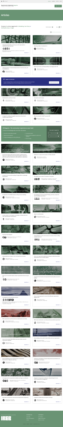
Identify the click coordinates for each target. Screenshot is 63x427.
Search (61, 1)
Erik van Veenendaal (11, 399)
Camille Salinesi (42, 118)
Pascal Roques (42, 340)
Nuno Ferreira (51, 198)
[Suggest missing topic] (5, 1)
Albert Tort (41, 280)
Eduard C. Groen (7, 50)
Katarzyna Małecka (11, 218)
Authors (57, 1)
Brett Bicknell (15, 380)
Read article (26, 52)
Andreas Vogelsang (14, 301)
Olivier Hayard (55, 178)
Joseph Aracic (42, 381)
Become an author (41, 419)
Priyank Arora (10, 258)
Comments (53, 1)
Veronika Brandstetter (12, 302)
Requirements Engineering (9, 6)
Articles (49, 1)
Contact (27, 419)
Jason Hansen (42, 259)
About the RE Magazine (30, 418)
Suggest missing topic (54, 82)
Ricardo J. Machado (55, 198)
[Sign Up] (1, 1)
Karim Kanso (19, 380)
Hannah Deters (13, 50)
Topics (58, 6)
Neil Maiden (41, 48)
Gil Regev (45, 178)
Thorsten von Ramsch (43, 156)
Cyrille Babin (10, 71)
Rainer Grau (10, 178)
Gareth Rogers (10, 119)
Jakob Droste (17, 50)
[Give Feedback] (3, 1)
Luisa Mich (43, 216)
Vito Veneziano (55, 239)
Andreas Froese (24, 301)
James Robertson (18, 236)
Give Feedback (40, 416)
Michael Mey (10, 100)
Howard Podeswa (10, 159)
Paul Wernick (50, 239)
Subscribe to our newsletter (54, 136)
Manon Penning (42, 299)
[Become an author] (6, 1)
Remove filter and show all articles (56, 32)
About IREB (28, 416)
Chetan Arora (42, 68)
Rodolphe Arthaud (42, 322)
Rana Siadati (46, 239)
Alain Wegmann (50, 178)
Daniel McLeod (23, 380)
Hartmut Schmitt (22, 50)
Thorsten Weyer (19, 301)
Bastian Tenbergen (8, 301)
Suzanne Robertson (13, 236)
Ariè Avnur (10, 342)
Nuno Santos (46, 198)
